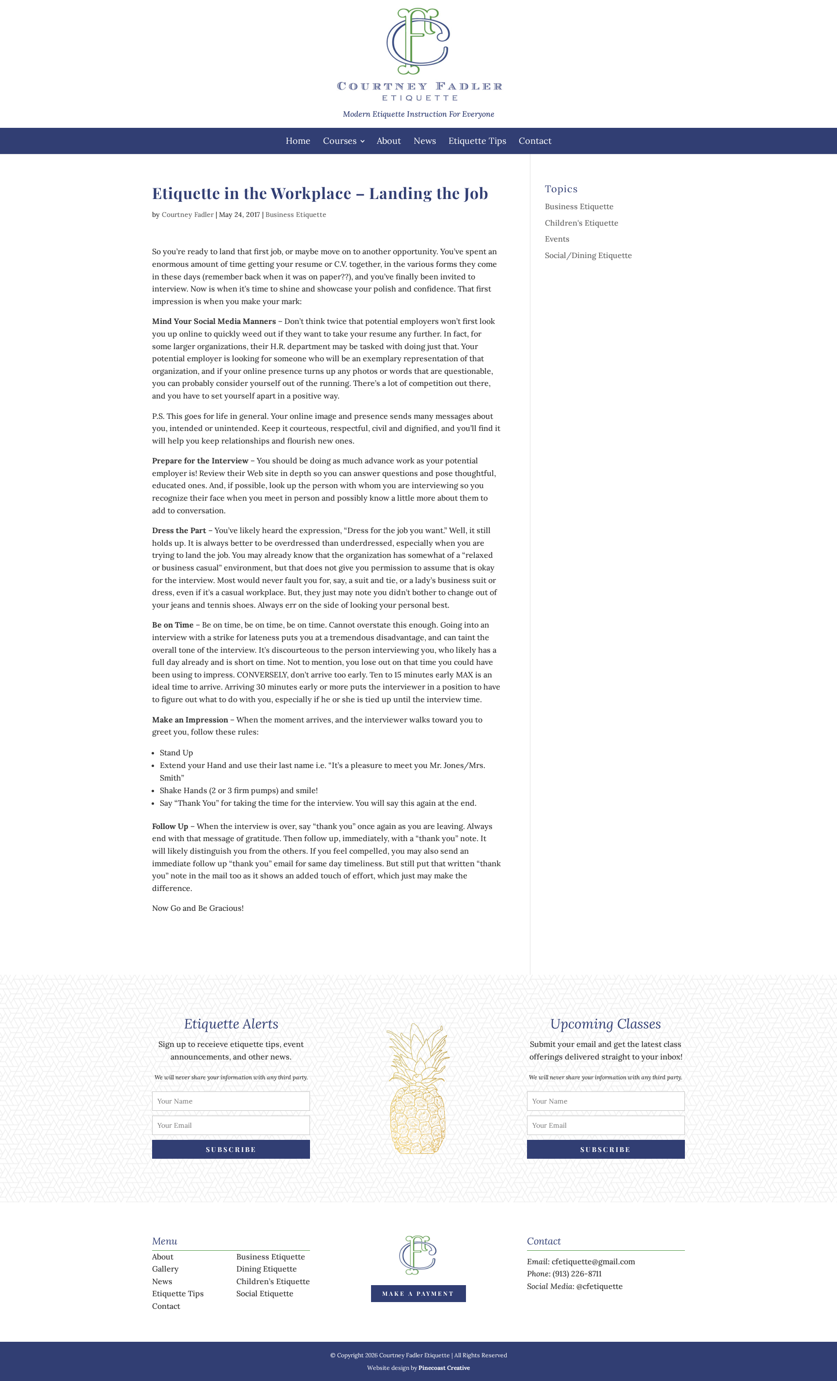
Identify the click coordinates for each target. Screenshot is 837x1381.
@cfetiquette (599, 1286)
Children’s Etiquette (273, 1281)
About (389, 140)
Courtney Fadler (188, 214)
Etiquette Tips (477, 140)
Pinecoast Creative (444, 1367)
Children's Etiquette (582, 223)
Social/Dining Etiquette (588, 255)
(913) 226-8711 (577, 1273)
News (425, 140)
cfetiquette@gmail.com (593, 1261)
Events (557, 239)
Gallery (165, 1269)
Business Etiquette (295, 214)
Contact (535, 140)
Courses (339, 140)
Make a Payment (418, 1293)
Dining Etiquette (266, 1269)
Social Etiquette (265, 1293)
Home (298, 140)
